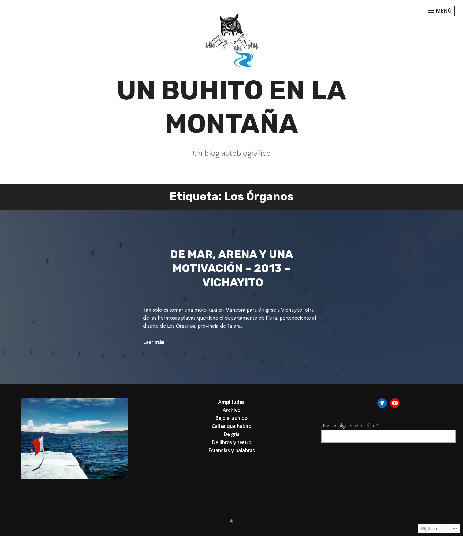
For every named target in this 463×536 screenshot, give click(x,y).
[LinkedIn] (382, 403)
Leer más (153, 342)
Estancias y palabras (231, 450)
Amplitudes (231, 402)
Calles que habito (231, 426)
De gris (231, 434)
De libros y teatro (231, 442)
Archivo (231, 410)
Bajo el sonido (231, 418)
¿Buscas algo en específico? (349, 426)
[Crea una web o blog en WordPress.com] (231, 522)
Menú (443, 11)
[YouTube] (395, 403)
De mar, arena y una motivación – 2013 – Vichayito (231, 268)
